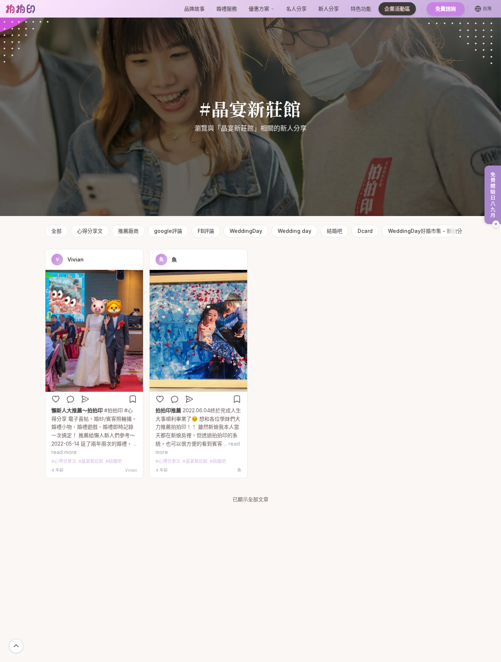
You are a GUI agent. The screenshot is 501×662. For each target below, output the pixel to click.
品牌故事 (194, 8)
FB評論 (206, 231)
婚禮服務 (226, 8)
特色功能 (361, 8)
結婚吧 (334, 231)
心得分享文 (90, 231)
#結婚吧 (114, 461)
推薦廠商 (128, 231)
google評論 (168, 231)
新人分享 (328, 8)
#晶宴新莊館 (90, 461)
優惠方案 (259, 8)
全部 (56, 231)
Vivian (75, 259)
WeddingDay (246, 231)
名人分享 (296, 8)
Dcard (365, 231)
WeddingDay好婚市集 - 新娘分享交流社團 (438, 231)
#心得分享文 (63, 461)
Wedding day (294, 231)
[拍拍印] (20, 8)
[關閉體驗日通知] (496, 224)
